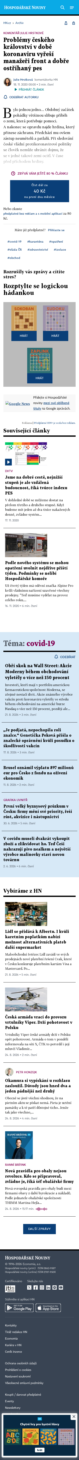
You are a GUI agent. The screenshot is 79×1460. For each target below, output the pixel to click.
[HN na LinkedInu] (48, 1287)
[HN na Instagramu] (42, 1287)
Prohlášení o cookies (18, 1370)
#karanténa (35, 241)
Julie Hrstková (23, 79)
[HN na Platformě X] (29, 1287)
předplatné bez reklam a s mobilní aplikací (32, 213)
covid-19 (41, 643)
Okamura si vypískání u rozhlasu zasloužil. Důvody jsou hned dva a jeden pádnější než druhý (38, 1086)
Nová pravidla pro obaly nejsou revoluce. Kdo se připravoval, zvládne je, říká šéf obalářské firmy (39, 1176)
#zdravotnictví (38, 249)
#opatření (56, 241)
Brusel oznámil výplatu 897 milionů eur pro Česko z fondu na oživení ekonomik (38, 773)
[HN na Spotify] (54, 1287)
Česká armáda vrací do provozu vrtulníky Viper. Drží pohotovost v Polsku (38, 1022)
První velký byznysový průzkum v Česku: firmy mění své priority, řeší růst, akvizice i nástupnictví (37, 812)
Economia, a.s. (32, 1264)
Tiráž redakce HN (16, 1332)
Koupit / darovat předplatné (23, 1394)
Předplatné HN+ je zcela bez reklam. (55, 422)
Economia (11, 1338)
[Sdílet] (66, 23)
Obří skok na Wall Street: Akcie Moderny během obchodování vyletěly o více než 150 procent (38, 672)
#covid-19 (14, 241)
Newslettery (12, 1407)
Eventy (9, 1401)
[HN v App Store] (48, 1308)
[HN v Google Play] (19, 1308)
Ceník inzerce (13, 1351)
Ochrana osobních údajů (21, 1363)
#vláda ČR (15, 249)
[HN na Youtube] (61, 1287)
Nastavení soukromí (18, 1376)
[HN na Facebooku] (35, 1287)
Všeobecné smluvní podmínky (24, 1383)
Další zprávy (39, 1229)
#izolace (60, 249)
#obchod (14, 258)
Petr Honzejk (26, 1072)
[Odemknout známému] (73, 23)
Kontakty (11, 1325)
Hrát (24, 335)
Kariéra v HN (13, 1345)
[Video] (8, 462)
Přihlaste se (56, 230)
